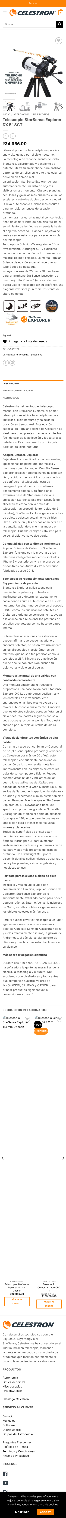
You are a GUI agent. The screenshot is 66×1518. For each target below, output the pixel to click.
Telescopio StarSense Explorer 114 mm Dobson (17, 1287)
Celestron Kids (12, 1391)
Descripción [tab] (11, 383)
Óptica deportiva (14, 1382)
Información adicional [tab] (18, 390)
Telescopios (41, 114)
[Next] (58, 67)
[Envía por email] (12, 363)
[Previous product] (12, 136)
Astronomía (10, 1377)
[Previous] (8, 67)
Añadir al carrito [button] (16, 1301)
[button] (33, 3)
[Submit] (59, 24)
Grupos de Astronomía (18, 1434)
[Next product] (5, 136)
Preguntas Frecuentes (17, 1442)
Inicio (6, 114)
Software (9, 1425)
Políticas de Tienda (15, 1446)
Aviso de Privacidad (16, 1455)
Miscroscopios (12, 1386)
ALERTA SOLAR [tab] (11, 397)
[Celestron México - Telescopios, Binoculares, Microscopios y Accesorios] (33, 12)
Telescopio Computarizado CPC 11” (49, 1287)
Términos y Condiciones (19, 1451)
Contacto (8, 1416)
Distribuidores (12, 1429)
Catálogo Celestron (16, 1399)
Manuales (9, 1420)
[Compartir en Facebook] (6, 363)
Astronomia (21, 114)
